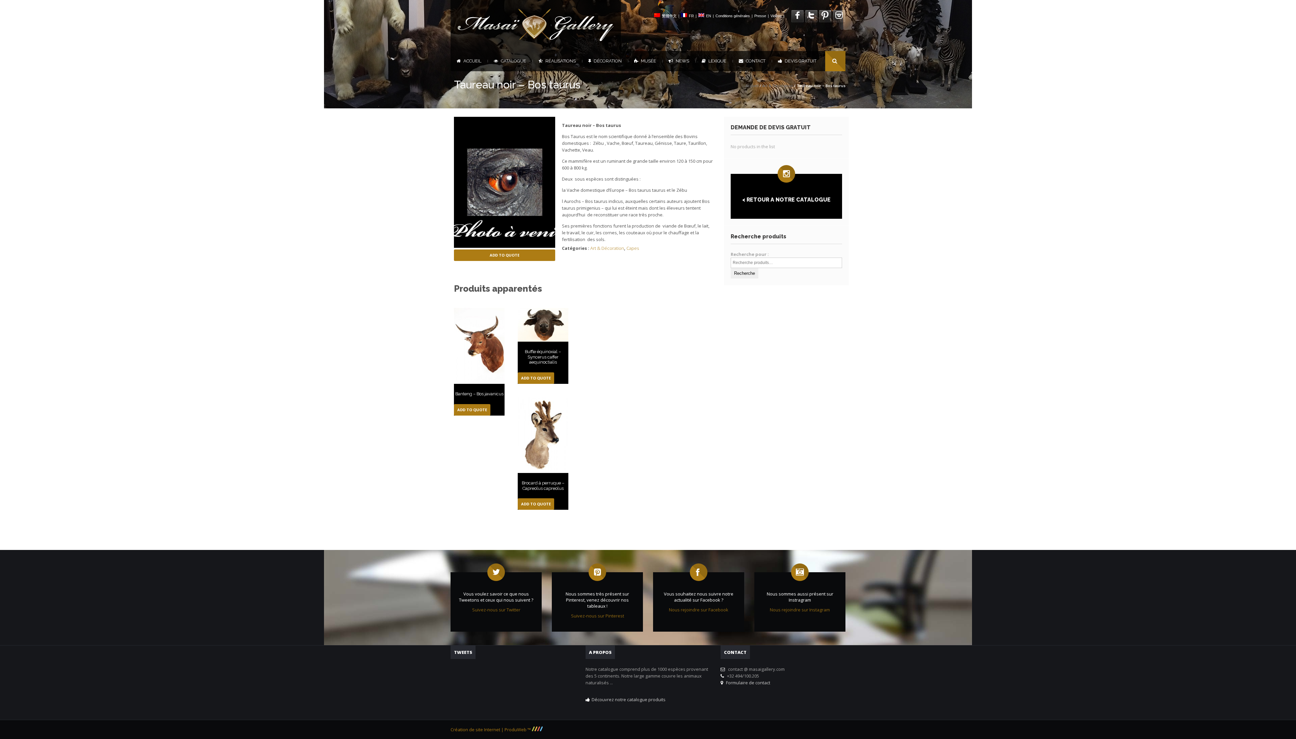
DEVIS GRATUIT (800, 60)
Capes (632, 248)
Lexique (717, 60)
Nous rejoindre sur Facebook (698, 610)
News (682, 60)
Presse (760, 16)
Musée (648, 60)
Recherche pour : (750, 254)
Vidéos (776, 16)
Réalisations (560, 60)
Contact (755, 60)
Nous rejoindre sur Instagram (800, 610)
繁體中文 (669, 16)
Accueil (472, 60)
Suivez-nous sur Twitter (496, 610)
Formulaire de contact (747, 683)
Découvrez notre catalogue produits (629, 699)
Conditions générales (733, 16)
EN (708, 16)
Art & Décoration (777, 85)
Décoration (608, 60)
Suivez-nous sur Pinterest (597, 616)
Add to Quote (504, 255)
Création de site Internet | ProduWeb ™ (491, 730)
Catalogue (513, 60)
